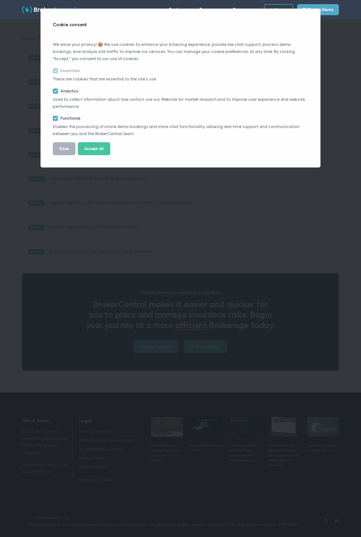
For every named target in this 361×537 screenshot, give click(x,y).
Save (64, 148)
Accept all (94, 148)
